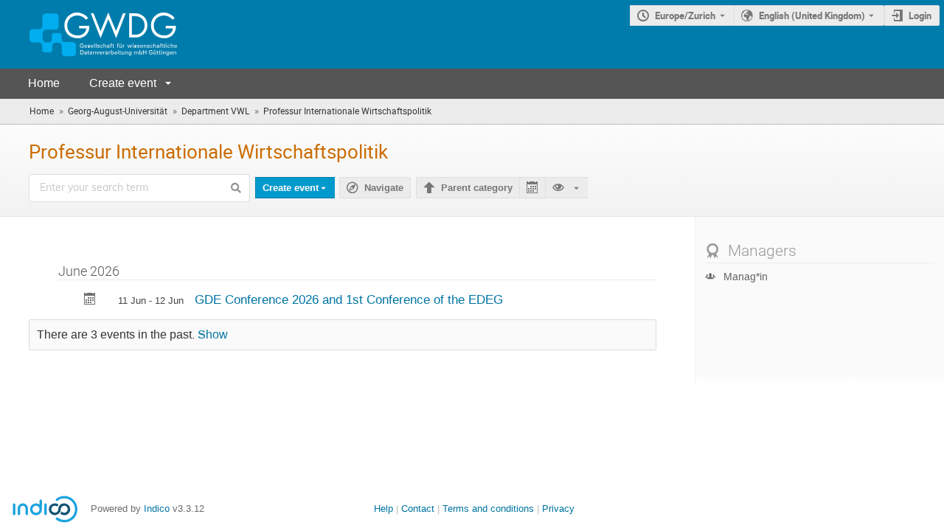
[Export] (532, 187)
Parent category (477, 188)
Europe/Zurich (685, 15)
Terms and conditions (488, 508)
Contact (417, 508)
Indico (157, 508)
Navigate (383, 188)
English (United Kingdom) (812, 15)
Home (44, 83)
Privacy (558, 508)
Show (213, 334)
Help (383, 508)
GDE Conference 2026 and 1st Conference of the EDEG (349, 299)
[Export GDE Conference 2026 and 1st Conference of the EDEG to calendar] (90, 301)
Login (920, 15)
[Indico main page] (88, 34)
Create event (122, 83)
